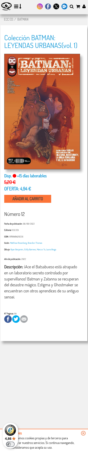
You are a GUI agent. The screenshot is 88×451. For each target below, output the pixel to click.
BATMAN (22, 19)
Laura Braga (51, 249)
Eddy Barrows (30, 249)
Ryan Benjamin (17, 249)
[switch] (10, 444)
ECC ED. (9, 19)
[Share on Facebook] (8, 318)
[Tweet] (16, 318)
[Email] (24, 318)
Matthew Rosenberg (18, 242)
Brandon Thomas (35, 242)
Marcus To (41, 249)
